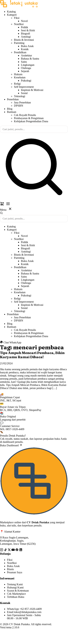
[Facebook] (17, 550)
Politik (24, 27)
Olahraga (26, 68)
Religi (17, 83)
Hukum (18, 74)
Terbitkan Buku (15, 596)
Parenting (19, 42)
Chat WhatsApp (12, 342)
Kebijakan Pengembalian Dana (31, 121)
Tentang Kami (15, 584)
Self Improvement (24, 86)
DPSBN (18, 105)
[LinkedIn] (20, 550)
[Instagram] (2, 550)
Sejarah (25, 71)
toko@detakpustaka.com (27, 612)
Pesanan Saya (14, 572)
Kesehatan (19, 77)
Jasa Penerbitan (22, 102)
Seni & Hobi (28, 30)
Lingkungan (27, 64)
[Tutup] (10, 209)
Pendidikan (20, 52)
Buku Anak (27, 46)
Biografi (25, 33)
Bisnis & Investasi (24, 39)
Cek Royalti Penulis (25, 115)
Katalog (11, 11)
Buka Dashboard (9, 445)
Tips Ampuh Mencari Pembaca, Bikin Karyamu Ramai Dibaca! (32, 355)
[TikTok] (6, 550)
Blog (9, 108)
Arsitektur (26, 55)
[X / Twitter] (10, 550)
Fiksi (16, 17)
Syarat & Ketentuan (18, 590)
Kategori (12, 14)
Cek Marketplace (16, 593)
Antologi (26, 36)
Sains (24, 61)
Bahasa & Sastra (30, 58)
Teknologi (19, 96)
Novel (24, 21)
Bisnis (10, 569)
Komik (25, 49)
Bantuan (11, 111)
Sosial (24, 93)
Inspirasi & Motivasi (32, 89)
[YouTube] (13, 550)
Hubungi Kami (15, 587)
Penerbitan (13, 99)
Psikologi (26, 80)
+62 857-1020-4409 (31, 608)
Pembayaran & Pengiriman (29, 118)
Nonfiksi (19, 24)
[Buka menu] (8, 204)
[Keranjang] (2, 204)
